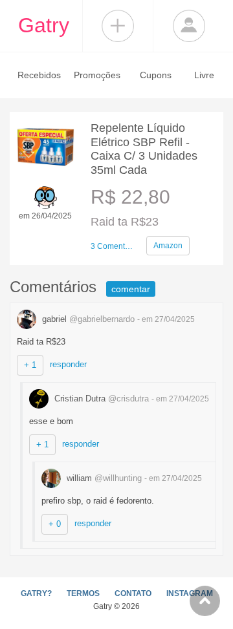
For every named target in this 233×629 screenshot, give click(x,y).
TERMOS (83, 593)
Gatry (43, 25)
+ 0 (55, 524)
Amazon (168, 245)
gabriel (87, 319)
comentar (130, 289)
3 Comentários (113, 246)
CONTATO (133, 593)
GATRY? (36, 593)
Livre (204, 75)
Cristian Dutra (100, 398)
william (103, 478)
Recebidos (39, 75)
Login (189, 25)
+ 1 (30, 365)
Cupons (156, 75)
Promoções (97, 75)
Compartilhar (117, 25)
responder (68, 364)
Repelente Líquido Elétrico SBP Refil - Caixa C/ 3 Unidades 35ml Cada (144, 149)
